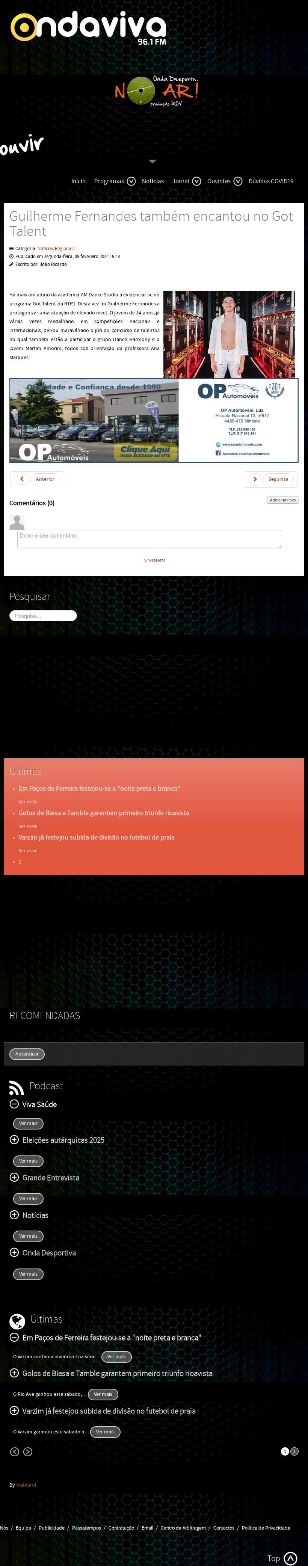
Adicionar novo (283, 500)
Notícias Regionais (56, 249)
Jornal (180, 181)
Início (78, 181)
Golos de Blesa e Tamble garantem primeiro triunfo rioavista (104, 813)
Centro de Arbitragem (183, 1528)
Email (147, 1528)
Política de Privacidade (266, 1528)
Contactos (223, 1528)
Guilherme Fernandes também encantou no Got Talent (151, 224)
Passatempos (86, 1528)
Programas (109, 181)
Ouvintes (219, 181)
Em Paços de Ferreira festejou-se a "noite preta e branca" (99, 789)
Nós (4, 1528)
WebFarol (156, 560)
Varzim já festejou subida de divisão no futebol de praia (97, 837)
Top (273, 1558)
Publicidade (52, 1528)
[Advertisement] (154, 696)
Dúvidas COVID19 (271, 181)
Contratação (121, 1528)
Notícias (153, 181)
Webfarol (26, 1485)
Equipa (23, 1528)
